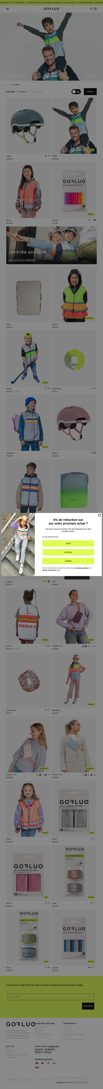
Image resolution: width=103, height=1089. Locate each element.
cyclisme (68, 552)
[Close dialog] (99, 515)
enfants (68, 561)
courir (68, 543)
